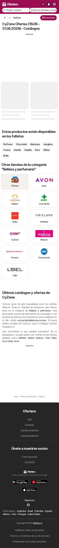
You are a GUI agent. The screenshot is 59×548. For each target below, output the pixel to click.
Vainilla (28, 150)
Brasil (30, 511)
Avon (16, 341)
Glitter (46, 150)
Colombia (38, 511)
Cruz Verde (7, 341)
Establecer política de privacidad (29, 530)
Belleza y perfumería (39, 310)
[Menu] (54, 4)
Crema (6, 150)
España (48, 511)
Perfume (7, 144)
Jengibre (48, 144)
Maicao (39, 337)
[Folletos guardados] (43, 4)
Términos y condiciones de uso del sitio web (29, 536)
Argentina (21, 511)
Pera (37, 150)
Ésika (53, 337)
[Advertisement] (29, 56)
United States (33, 514)
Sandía (17, 150)
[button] (48, 4)
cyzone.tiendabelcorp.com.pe (31, 320)
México (6, 514)
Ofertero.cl (37, 523)
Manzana (35, 144)
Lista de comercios (29, 430)
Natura (31, 337)
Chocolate (21, 144)
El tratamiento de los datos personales (29, 541)
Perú (14, 514)
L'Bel (47, 337)
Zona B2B (30, 462)
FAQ (29, 419)
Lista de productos (30, 435)
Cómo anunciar (29, 456)
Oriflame (22, 337)
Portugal (22, 514)
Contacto (29, 425)
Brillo (6, 155)
